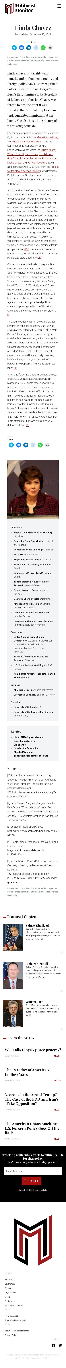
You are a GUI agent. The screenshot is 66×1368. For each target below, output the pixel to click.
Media (7, 1297)
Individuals (10, 1279)
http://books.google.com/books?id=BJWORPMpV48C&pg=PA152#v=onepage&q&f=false (32, 878)
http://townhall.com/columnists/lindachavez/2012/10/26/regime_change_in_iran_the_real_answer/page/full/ (32, 815)
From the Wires (11, 1316)
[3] (8, 314)
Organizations (11, 1292)
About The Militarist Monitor (17, 1331)
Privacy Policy (11, 1335)
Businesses (10, 1301)
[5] (27, 425)
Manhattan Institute (47, 137)
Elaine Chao (20, 745)
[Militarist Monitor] (22, 8)
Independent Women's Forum (27, 141)
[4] (15, 368)
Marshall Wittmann (23, 752)
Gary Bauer (13, 158)
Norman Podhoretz (30, 158)
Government (10, 1284)
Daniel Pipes (31, 154)
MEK (26, 249)
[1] (19, 183)
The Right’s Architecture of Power (31, 756)
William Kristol (48, 149)
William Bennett (15, 154)
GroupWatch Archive (14, 1305)
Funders (8, 1288)
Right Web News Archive (15, 1320)
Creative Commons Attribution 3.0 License (36, 1358)
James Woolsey (36, 162)
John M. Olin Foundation (26, 748)
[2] (40, 257)
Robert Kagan (49, 158)
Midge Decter (14, 162)
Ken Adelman (46, 154)
